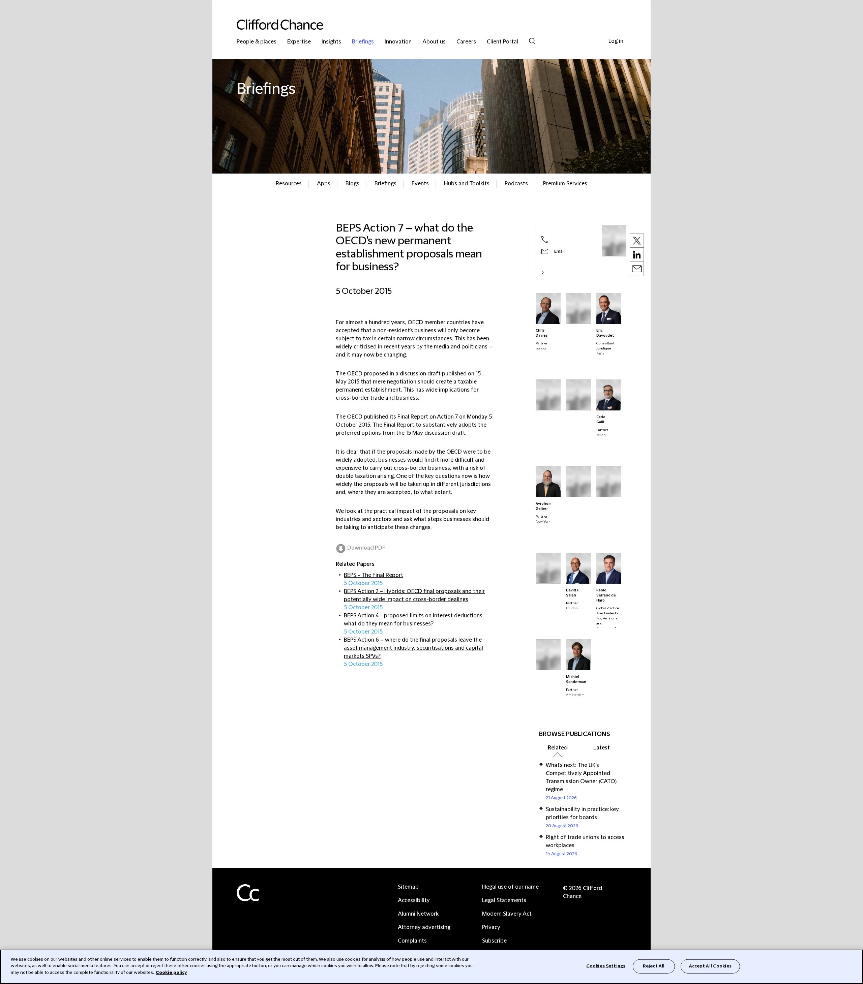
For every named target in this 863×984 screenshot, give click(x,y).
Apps (323, 184)
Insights (331, 42)
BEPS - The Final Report (373, 575)
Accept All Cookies (710, 966)
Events (420, 184)
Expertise (299, 42)
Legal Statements (504, 900)
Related (558, 748)
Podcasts (516, 184)
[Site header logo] (418, 24)
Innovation (398, 42)
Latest (601, 748)
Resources (289, 184)
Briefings (363, 42)
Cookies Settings (605, 966)
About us (434, 42)
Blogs (352, 184)
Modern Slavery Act (507, 914)
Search (532, 40)
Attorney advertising (424, 927)
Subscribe (494, 941)
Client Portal (502, 42)
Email (559, 251)
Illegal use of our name (510, 887)
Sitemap (408, 887)
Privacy (491, 927)
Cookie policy (171, 972)
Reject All (653, 966)
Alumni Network (418, 914)
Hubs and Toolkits (466, 184)
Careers (466, 42)
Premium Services (565, 184)
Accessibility (414, 900)
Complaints (412, 941)
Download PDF (366, 548)
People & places (256, 42)
